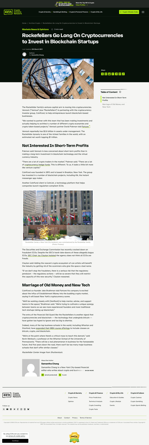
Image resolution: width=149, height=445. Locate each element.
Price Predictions (95, 397)
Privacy (74, 418)
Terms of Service (86, 418)
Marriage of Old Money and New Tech (113, 105)
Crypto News (72, 397)
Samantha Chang (38, 55)
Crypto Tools (93, 409)
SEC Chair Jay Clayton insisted (42, 255)
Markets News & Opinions (35, 29)
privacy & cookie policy (17, 436)
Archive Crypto (34, 23)
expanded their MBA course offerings (53, 328)
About (59, 418)
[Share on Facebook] (113, 74)
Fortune (85, 126)
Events (112, 405)
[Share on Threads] (106, 74)
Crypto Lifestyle (115, 401)
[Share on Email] (120, 74)
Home (24, 23)
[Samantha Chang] (31, 368)
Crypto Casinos (136, 397)
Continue (15, 441)
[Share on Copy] (123, 74)
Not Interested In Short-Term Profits (114, 99)
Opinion (71, 401)
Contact (67, 418)
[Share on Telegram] (116, 74)
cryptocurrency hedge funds (37, 164)
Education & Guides (117, 397)
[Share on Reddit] (109, 74)
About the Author (47, 360)
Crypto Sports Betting (138, 405)
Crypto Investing (95, 405)
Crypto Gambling (137, 401)
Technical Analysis (95, 401)
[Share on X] (102, 74)
